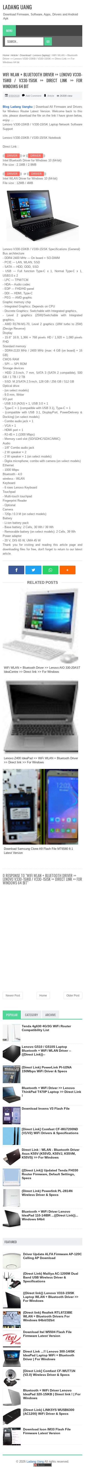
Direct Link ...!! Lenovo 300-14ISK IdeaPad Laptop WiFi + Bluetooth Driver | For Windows (49, 1355)
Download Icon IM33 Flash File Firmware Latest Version (47, 1431)
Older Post (72, 995)
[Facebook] (16, 570)
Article (50, 95)
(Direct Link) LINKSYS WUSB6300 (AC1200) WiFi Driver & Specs (48, 1411)
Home (43, 995)
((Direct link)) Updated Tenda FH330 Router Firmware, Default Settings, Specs (50, 1174)
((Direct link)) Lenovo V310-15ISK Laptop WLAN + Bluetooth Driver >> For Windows (50, 1296)
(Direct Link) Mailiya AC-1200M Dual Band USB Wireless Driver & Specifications (50, 1277)
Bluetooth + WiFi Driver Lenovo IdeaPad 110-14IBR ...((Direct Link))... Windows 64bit (50, 1215)
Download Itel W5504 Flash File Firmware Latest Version (47, 1334)
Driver (12, 155)
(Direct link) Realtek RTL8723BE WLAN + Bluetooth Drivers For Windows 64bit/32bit (47, 1316)
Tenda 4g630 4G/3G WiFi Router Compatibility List (46, 1028)
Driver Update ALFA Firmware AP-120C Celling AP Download (52, 1256)
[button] (67, 570)
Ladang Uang (17, 7)
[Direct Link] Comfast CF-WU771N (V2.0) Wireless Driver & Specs (49, 1373)
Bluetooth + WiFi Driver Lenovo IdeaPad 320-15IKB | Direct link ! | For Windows (51, 1394)
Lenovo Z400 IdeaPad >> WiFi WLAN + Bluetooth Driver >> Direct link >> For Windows (41, 760)
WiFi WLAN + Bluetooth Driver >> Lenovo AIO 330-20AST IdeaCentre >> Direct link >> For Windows (42, 669)
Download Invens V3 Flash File (46, 1108)
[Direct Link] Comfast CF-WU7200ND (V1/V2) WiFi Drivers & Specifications (50, 1131)
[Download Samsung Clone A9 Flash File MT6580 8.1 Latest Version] (42, 806)
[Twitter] (33, 570)
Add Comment (33, 95)
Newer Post (13, 995)
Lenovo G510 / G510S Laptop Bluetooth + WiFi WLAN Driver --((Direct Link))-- (46, 1050)
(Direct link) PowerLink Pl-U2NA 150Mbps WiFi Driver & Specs (46, 1069)
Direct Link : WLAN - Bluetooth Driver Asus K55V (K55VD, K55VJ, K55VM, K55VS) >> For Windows (50, 1153)
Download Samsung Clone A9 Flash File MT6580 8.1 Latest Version (38, 851)
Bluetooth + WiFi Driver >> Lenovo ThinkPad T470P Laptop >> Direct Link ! (51, 1091)
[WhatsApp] (50, 570)
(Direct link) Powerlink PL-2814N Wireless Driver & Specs (47, 1193)
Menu (9, 30)
